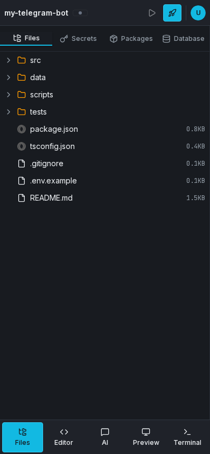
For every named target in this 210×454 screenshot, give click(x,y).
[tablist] (104, 39)
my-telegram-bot (36, 12)
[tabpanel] (104, 236)
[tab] (26, 39)
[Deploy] (172, 13)
